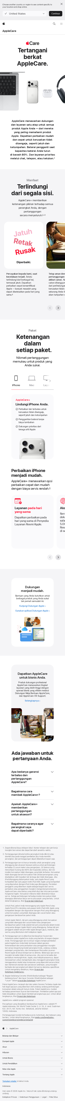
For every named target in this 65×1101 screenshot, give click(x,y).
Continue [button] (55, 13)
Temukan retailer (9, 1081)
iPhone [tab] (16, 385)
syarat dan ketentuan (27, 981)
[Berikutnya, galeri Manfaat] (58, 308)
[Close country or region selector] (61, 4)
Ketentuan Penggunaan (29, 1097)
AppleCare (9, 31)
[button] (24, 13)
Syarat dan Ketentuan (34, 901)
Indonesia (6, 1086)
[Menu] (61, 23)
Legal (44, 1097)
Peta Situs (53, 1097)
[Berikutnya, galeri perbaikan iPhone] (58, 557)
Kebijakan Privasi (9, 1097)
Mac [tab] (31, 385)
